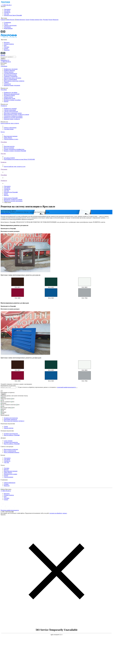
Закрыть (3, 394)
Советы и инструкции (10, 25)
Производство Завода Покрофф (13, 15)
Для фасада (7, 12)
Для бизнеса (7, 27)
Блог (41, 19)
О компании (7, 22)
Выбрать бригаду (5, 213)
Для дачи (6, 13)
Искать (3, 58)
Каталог (3, 55)
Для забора (7, 11)
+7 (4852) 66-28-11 (6, 490)
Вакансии (55, 19)
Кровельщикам (8, 28)
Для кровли (7, 9)
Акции (27, 19)
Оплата (50, 19)
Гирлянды (3, 162)
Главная (3, 19)
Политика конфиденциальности (10, 510)
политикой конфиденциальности (66, 387)
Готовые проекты (35, 19)
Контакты (22, 19)
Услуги (6, 24)
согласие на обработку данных (58, 513)
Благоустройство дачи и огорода (10, 123)
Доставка (45, 19)
